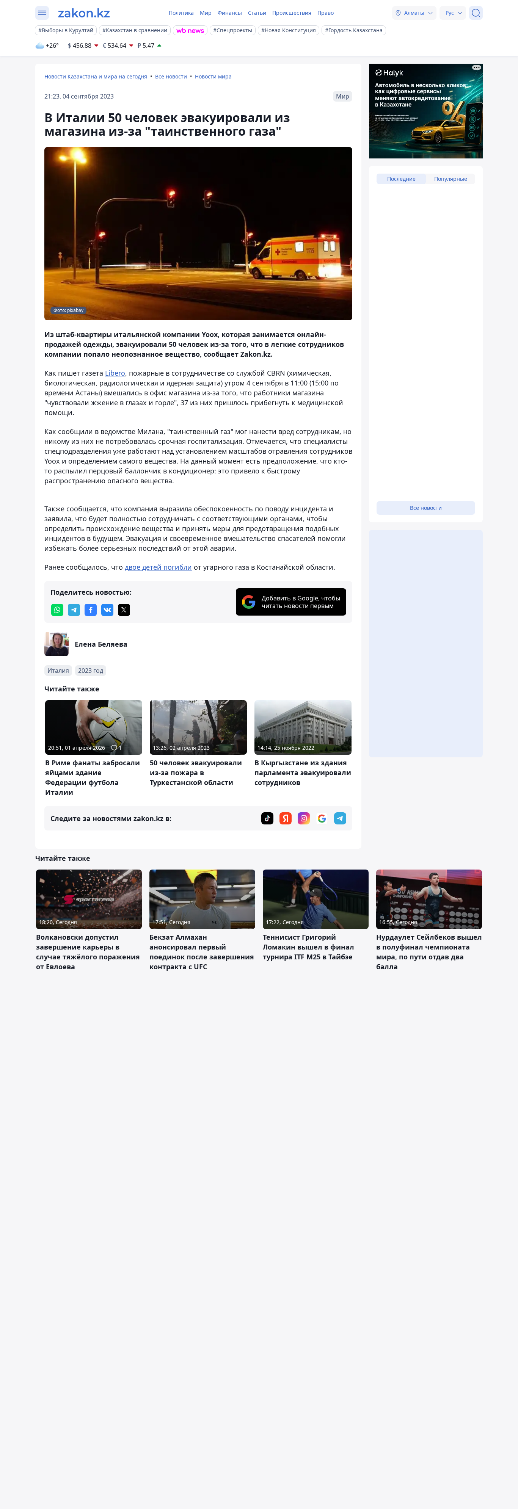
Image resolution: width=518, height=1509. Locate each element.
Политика (181, 12)
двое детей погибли (158, 567)
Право (325, 12)
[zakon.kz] (84, 12)
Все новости (171, 76)
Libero (115, 373)
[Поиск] (476, 13)
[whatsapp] (57, 610)
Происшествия (291, 12)
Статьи (257, 12)
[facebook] (90, 610)
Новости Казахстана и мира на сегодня (95, 76)
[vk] (107, 610)
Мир (206, 12)
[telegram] (74, 610)
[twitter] (124, 610)
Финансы (230, 12)
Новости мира (213, 76)
